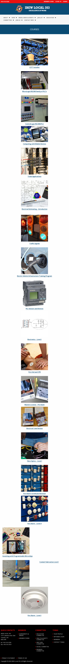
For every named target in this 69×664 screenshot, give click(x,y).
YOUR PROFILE (58, 634)
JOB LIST (40, 17)
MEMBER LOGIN (49, 1)
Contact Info (29, 20)
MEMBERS (57, 639)
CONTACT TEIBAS (59, 642)
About (5, 17)
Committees (7, 20)
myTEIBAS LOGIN (59, 637)
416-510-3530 (5, 1)
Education (50, 17)
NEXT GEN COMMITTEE (40, 643)
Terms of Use (22, 658)
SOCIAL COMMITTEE (42, 647)
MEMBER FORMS (24, 638)
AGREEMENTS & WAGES (24, 634)
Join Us (18, 20)
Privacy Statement (8, 658)
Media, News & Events (26, 17)
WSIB (13, 17)
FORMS (65, 1)
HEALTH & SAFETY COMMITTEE (42, 639)
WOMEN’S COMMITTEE (40, 650)
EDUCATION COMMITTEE (40, 634)
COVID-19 (58, 1)
